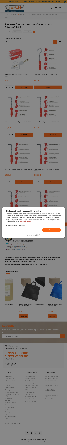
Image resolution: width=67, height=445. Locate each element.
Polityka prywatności (25, 221)
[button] (15, 225)
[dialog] (33, 222)
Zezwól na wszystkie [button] (52, 230)
